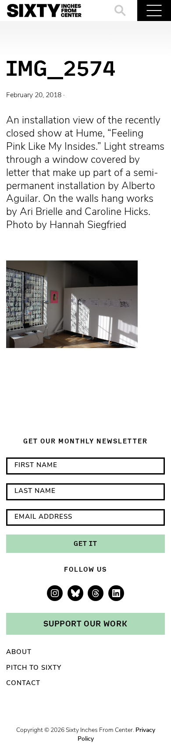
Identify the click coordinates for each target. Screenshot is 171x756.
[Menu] (154, 10)
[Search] (120, 10)
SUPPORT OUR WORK (85, 623)
